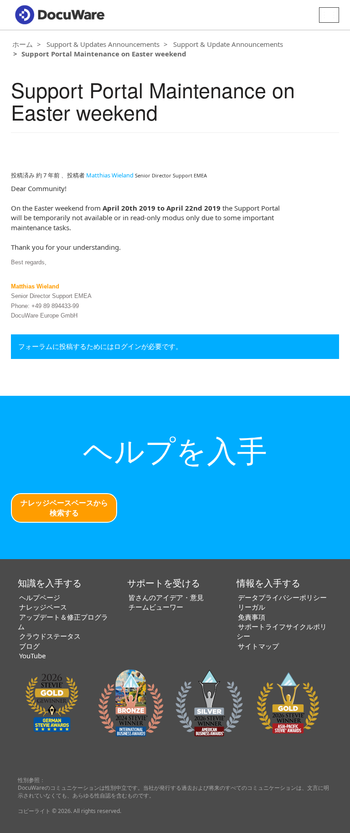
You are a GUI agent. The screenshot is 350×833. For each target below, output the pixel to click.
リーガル (251, 606)
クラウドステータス (50, 636)
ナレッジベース (43, 606)
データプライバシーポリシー (282, 597)
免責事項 (251, 616)
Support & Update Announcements (228, 44)
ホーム (22, 44)
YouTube (32, 655)
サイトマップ (258, 646)
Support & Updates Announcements (103, 44)
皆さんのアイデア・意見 (166, 597)
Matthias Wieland (110, 175)
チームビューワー (156, 606)
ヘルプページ (39, 597)
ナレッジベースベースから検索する (64, 508)
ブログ (29, 646)
